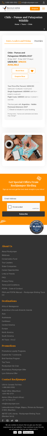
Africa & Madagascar (10, 306)
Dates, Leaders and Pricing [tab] (18, 41)
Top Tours (6, 362)
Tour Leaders (7, 262)
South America (8, 336)
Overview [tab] (38, 41)
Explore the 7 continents (11, 354)
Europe (5, 328)
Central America (8, 325)
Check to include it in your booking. (22, 109)
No (20, 432)
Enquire (35, 9)
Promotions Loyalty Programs (14, 351)
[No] (44, 429)
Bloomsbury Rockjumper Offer (14, 369)
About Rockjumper (9, 251)
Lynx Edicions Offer (9, 373)
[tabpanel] (23, 84)
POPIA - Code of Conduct (12, 288)
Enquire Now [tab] (20, 76)
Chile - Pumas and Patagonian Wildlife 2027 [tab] (20, 54)
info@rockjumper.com (29, 2)
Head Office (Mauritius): (11, 392)
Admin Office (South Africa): (13, 398)
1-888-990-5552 (11, 2)
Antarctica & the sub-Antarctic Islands (17, 310)
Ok (15, 432)
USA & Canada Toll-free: (12, 385)
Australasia (6, 317)
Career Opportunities (10, 270)
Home (17, 24)
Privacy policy (28, 432)
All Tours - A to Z (8, 339)
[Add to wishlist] (32, 70)
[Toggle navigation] (43, 8)
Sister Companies (9, 266)
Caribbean (6, 321)
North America (7, 332)
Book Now (20, 71)
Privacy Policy (7, 281)
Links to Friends (8, 273)
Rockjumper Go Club (10, 366)
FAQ (3, 277)
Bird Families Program (11, 358)
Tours (23, 24)
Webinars (6, 255)
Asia (3, 313)
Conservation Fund (9, 259)
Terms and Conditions (10, 285)
